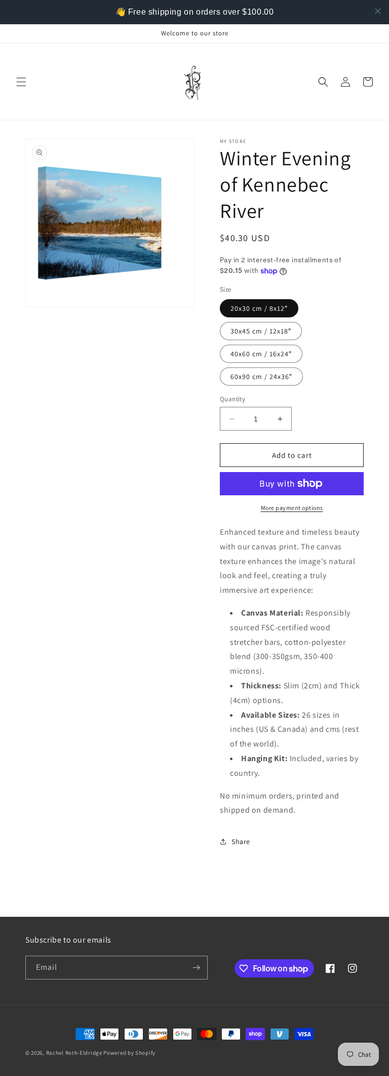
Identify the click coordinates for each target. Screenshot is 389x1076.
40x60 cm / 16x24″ (261, 353)
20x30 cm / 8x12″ (259, 308)
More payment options (292, 507)
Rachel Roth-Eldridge (74, 1052)
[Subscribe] (196, 967)
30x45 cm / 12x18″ (260, 331)
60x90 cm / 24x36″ (261, 376)
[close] (378, 11)
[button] (21, 82)
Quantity (232, 399)
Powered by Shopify (129, 1052)
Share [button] (240, 841)
